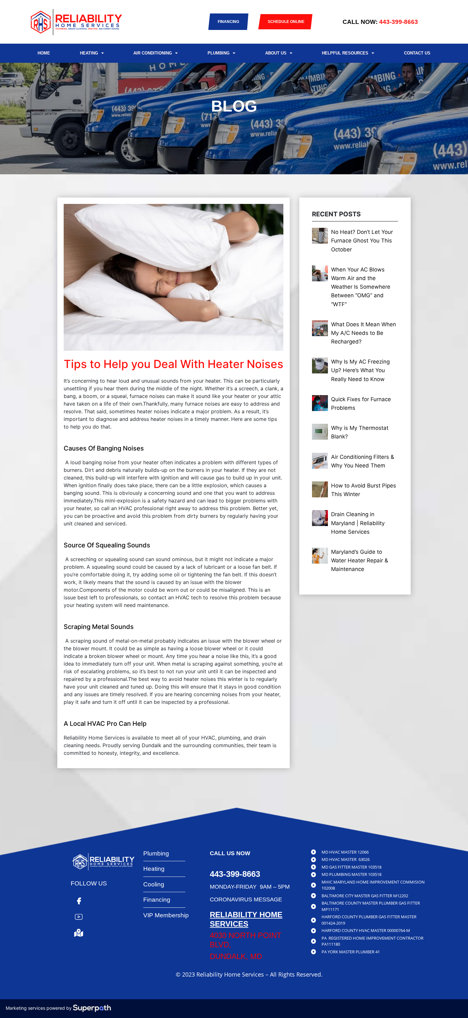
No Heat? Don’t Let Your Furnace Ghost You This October (362, 240)
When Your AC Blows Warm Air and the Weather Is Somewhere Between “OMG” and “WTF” (360, 286)
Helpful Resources (345, 53)
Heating (89, 53)
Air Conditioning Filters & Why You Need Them (362, 461)
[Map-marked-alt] (79, 933)
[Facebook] (79, 901)
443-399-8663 (398, 21)
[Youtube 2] (79, 917)
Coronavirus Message (246, 899)
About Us (276, 53)
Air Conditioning (152, 53)
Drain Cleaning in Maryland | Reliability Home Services (358, 523)
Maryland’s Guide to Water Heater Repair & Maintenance (359, 560)
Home (44, 53)
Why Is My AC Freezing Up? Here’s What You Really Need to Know (360, 370)
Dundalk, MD (236, 956)
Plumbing (219, 53)
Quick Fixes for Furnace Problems (361, 403)
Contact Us (417, 53)
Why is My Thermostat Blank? (359, 432)
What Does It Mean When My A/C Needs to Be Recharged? (363, 333)
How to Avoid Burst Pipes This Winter (363, 489)
